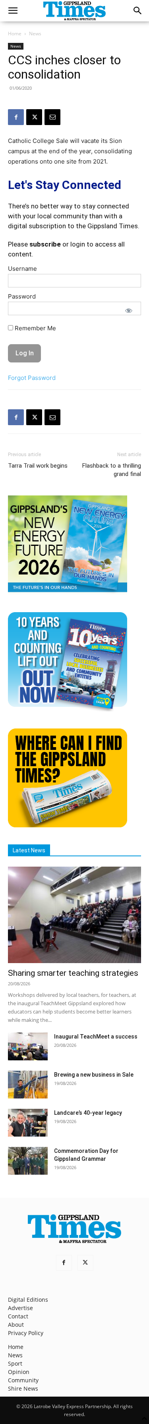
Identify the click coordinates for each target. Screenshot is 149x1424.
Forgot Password (32, 378)
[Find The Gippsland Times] (67, 825)
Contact (18, 1316)
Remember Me (34, 328)
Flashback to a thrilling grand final (111, 470)
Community (23, 1380)
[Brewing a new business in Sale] (28, 1084)
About (16, 1324)
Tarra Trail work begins (38, 465)
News (35, 33)
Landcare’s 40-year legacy (88, 1113)
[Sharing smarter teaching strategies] (74, 915)
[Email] (52, 117)
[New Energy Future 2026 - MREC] (67, 593)
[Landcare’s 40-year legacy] (28, 1123)
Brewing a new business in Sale (94, 1074)
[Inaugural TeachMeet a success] (28, 1046)
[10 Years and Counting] (67, 709)
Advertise (20, 1308)
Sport (15, 1363)
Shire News (23, 1388)
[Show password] (128, 310)
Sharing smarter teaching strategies (73, 973)
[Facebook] (16, 117)
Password (22, 296)
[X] (34, 117)
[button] (12, 10)
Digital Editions (28, 1299)
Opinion (18, 1372)
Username (22, 268)
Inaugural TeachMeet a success (95, 1036)
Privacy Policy (25, 1333)
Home (14, 33)
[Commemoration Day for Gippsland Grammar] (28, 1161)
